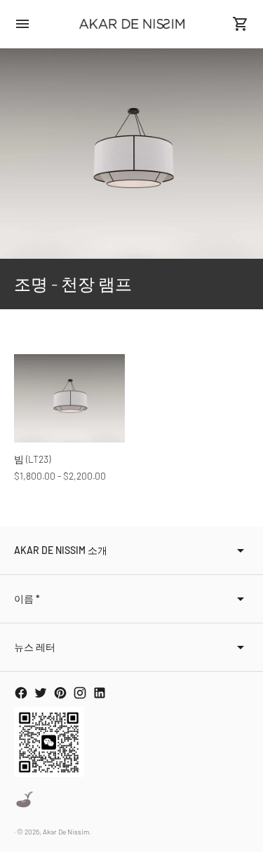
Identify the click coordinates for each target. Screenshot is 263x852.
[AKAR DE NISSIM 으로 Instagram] (80, 693)
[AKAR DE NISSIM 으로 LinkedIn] (100, 693)
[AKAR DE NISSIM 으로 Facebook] (21, 693)
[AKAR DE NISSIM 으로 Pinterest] (60, 693)
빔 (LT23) (32, 459)
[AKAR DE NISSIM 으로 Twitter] (41, 693)
